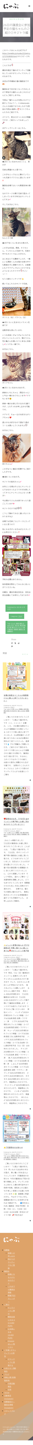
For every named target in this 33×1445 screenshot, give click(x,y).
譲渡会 (21, 629)
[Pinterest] (12, 646)
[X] (15, 643)
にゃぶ (13, 623)
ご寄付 (6, 1304)
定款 (9, 1389)
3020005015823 (7, 1431)
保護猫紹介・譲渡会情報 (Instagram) (9, 1404)
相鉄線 (16, 629)
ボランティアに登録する (11, 1362)
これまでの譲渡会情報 (11, 1289)
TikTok (6, 1392)
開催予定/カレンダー (11, 1298)
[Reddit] (18, 643)
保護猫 (6, 1250)
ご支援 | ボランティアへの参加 (10, 1353)
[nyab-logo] (11, 1237)
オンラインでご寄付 (11, 1310)
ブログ (20, 616)
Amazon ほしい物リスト (11, 1344)
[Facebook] (12, 643)
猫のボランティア (17, 627)
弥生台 (17, 625)
